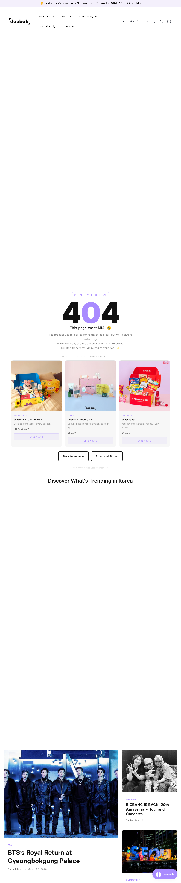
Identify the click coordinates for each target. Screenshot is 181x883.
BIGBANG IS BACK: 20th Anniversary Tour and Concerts (149, 788)
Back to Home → (73, 456)
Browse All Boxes (107, 456)
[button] (153, 21)
